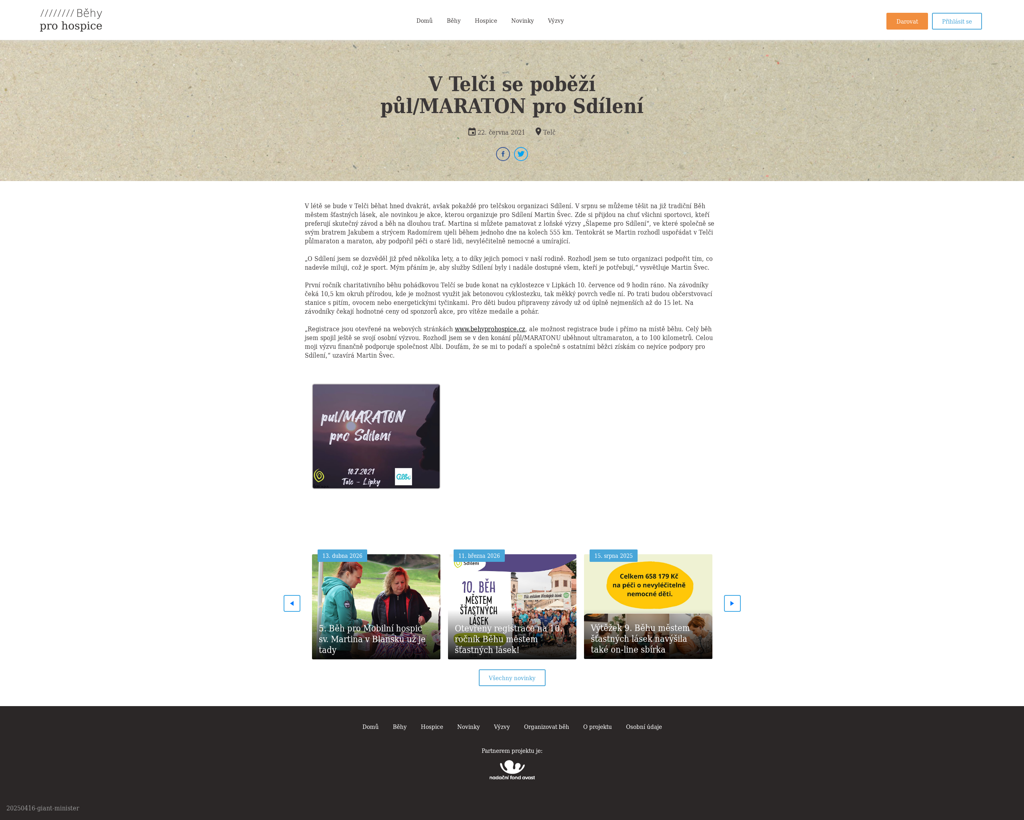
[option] (376, 434)
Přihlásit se (957, 21)
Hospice (486, 20)
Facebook (503, 154)
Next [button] (732, 603)
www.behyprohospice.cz (490, 328)
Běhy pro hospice (71, 20)
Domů (424, 20)
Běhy (454, 20)
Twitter (521, 154)
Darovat (907, 21)
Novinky (522, 20)
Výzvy (556, 20)
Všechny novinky (512, 677)
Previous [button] (292, 603)
